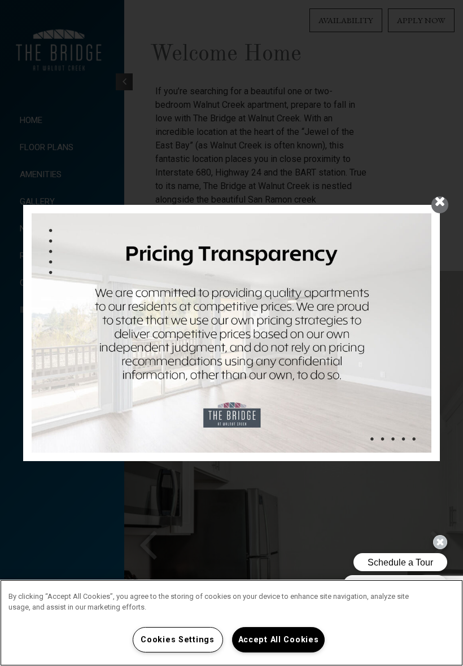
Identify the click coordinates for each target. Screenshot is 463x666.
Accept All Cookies (278, 640)
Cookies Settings (178, 640)
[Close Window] (439, 204)
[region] (231, 623)
